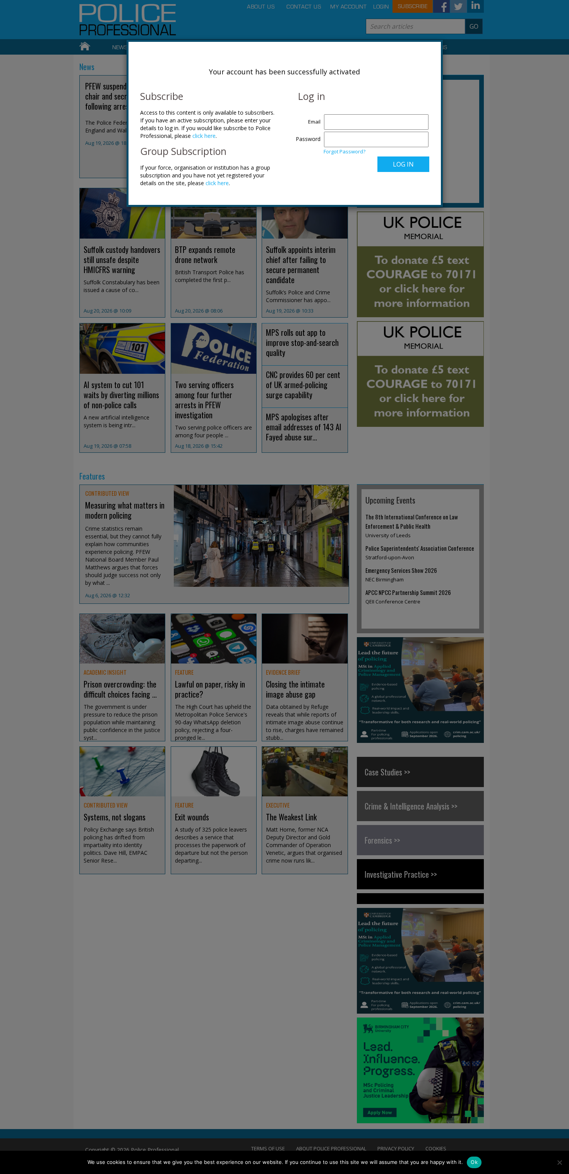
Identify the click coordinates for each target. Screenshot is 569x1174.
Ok (474, 1162)
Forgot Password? (344, 151)
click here (204, 135)
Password (308, 139)
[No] (559, 1162)
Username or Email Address (306, 118)
